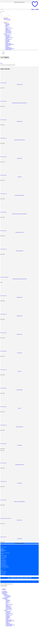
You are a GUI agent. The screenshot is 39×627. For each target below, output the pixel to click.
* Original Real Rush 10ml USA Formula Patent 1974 (19, 102)
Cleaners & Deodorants (9, 37)
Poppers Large (5, 119)
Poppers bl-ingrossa (3, 561)
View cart (2, 585)
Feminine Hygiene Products (10, 44)
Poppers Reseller (2, 563)
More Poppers (6, 17)
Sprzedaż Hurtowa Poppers (4, 566)
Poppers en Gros (2, 558)
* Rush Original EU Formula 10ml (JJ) (19, 139)
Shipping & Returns (3, 571)
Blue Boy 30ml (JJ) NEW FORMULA (19, 501)
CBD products (8, 36)
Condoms (7, 38)
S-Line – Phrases (8, 32)
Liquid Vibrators (8, 45)
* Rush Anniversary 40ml (19, 250)
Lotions (7, 622)
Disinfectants (8, 41)
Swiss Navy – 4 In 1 (9, 33)
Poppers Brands (6, 597)
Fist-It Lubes (8, 26)
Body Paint (7, 35)
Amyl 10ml (19, 408)
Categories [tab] (3, 588)
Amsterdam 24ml (19, 158)
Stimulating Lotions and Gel (10, 48)
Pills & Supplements (9, 47)
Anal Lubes (7, 23)
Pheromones (8, 623)
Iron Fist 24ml (19, 176)
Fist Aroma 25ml (19, 352)
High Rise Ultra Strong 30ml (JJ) (19, 195)
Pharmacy (5, 610)
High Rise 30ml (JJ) (19, 297)
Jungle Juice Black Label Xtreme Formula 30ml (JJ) (19, 213)
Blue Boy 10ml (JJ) (19, 334)
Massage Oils (8, 30)
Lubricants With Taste (9, 604)
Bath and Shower (8, 34)
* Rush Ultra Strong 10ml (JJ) (19, 232)
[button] (1, 63)
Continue (5, 585)
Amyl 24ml (19, 371)
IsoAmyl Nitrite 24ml (19, 389)
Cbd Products (8, 24)
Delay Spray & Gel (9, 39)
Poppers (1, 82)
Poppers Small (5, 82)
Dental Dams (8, 616)
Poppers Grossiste (3, 560)
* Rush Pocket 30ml (19, 315)
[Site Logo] (11, 8)
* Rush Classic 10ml (19, 84)
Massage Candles (8, 29)
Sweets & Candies (8, 49)
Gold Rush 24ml (19, 445)
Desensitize (7, 40)
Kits (6, 603)
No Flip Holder (8, 596)
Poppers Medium (5, 518)
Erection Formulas (8, 43)
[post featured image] (19, 75)
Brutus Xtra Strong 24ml (19, 426)
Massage (7, 28)
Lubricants (5, 22)
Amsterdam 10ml (19, 538)
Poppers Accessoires (7, 19)
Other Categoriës (6, 21)
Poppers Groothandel (3, 555)
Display (7, 25)
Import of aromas (3, 573)
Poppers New (6, 18)
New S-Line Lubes (8, 31)
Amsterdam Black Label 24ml (19, 464)
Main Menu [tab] (4, 589)
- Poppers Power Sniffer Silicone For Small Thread (19, 278)
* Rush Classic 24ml (19, 121)
